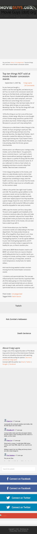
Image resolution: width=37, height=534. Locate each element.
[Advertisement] (18, 38)
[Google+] (18, 515)
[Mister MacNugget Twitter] (18, 507)
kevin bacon (16, 296)
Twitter (28, 362)
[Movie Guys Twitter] (18, 497)
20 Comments (29, 85)
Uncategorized (17, 294)
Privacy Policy (13, 531)
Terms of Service (22, 531)
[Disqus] (18, 391)
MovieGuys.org (24, 529)
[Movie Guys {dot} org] (18, 9)
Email (23, 362)
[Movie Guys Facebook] (18, 478)
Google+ (5, 364)
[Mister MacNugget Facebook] (18, 488)
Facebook (12, 364)
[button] (18, 2)
